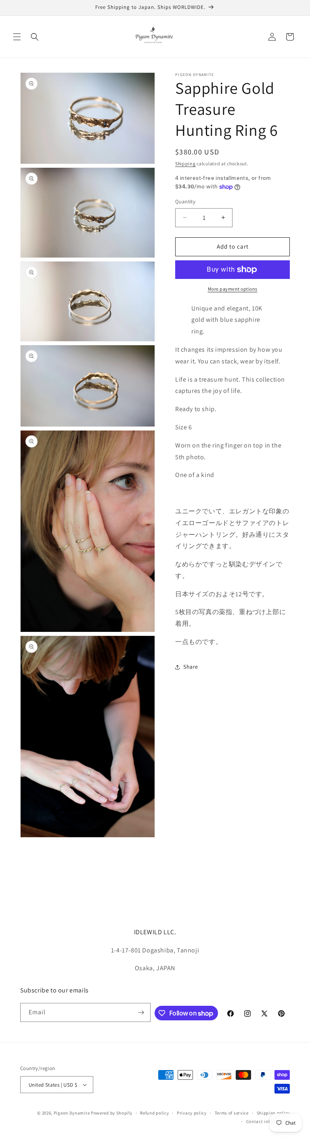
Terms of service (232, 1113)
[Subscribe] (141, 1012)
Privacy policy (192, 1113)
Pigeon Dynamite (72, 1113)
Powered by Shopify (111, 1113)
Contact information (268, 1121)
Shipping (185, 163)
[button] (17, 37)
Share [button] (190, 666)
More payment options (233, 289)
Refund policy (154, 1113)
